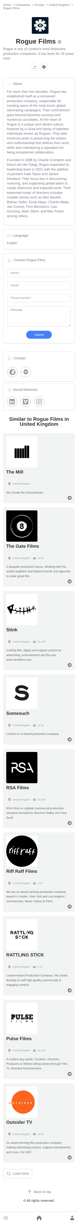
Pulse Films (19, 1038)
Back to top (42, 1192)
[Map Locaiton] (26, 372)
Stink (11, 629)
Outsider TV (19, 1122)
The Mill (14, 472)
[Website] (12, 372)
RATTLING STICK (25, 954)
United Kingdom (21, 483)
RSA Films (17, 787)
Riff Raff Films (21, 871)
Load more (21, 1173)
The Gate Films (22, 546)
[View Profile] (70, 498)
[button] (6, 1218)
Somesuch (17, 713)
